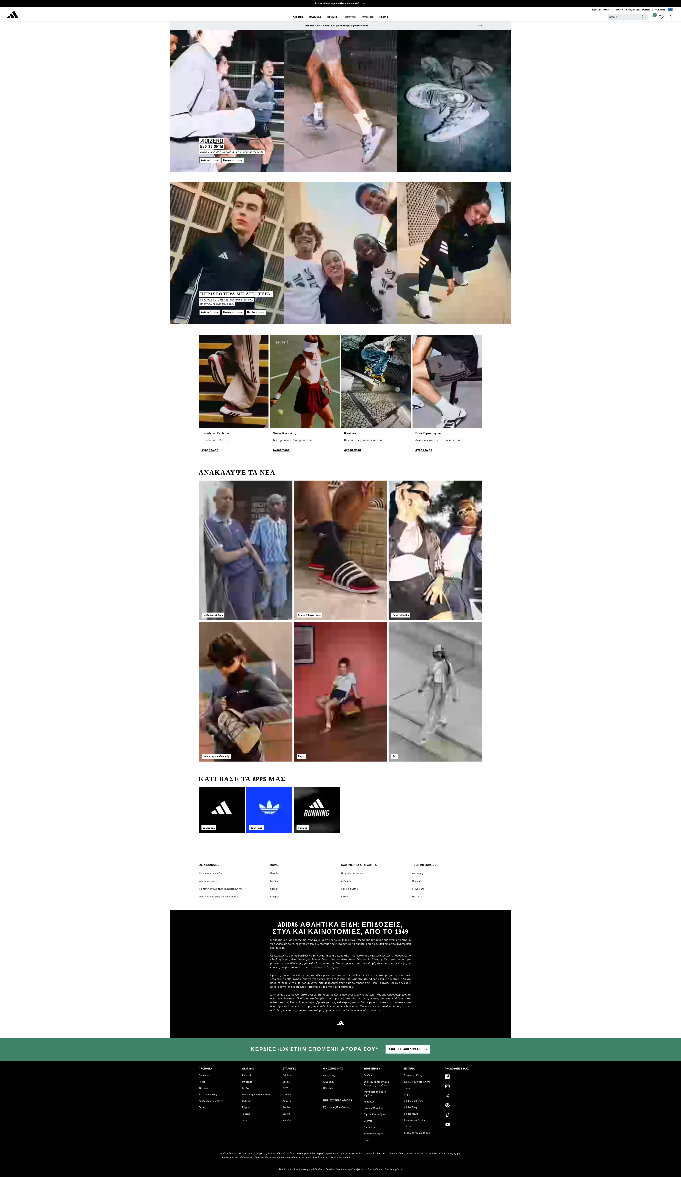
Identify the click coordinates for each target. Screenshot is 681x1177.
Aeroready (417, 873)
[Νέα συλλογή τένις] (305, 395)
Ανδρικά (298, 17)
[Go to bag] (669, 17)
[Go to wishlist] (661, 17)
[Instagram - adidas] (463, 1086)
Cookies (330, 1169)
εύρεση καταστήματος (602, 10)
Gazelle (274, 873)
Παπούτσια (349, 17)
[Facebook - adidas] (463, 1077)
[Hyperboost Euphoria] (233, 395)
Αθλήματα (367, 17)
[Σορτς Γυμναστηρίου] (447, 395)
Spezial (274, 889)
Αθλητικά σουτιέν (208, 881)
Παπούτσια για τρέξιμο (211, 873)
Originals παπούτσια (352, 873)
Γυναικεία (315, 17)
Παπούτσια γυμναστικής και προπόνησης (220, 889)
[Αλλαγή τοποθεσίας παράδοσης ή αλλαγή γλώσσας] (670, 10)
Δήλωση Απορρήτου (346, 1169)
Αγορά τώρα (209, 450)
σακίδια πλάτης (349, 889)
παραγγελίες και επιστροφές (639, 10)
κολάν (344, 896)
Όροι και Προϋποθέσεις (370, 1169)
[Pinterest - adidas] (463, 1106)
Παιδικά (332, 17)
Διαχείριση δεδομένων (312, 1169)
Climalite (417, 881)
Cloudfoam (418, 889)
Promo (383, 17)
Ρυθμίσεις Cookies (289, 1169)
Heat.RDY (417, 896)
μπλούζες (346, 881)
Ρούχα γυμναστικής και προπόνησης (218, 896)
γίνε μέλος (660, 10)
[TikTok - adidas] (463, 1115)
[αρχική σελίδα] (12, 15)
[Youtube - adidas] (463, 1125)
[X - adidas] (463, 1096)
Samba (274, 881)
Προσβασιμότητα (394, 1169)
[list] (340, 395)
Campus (274, 896)
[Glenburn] (376, 395)
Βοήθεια (619, 10)
